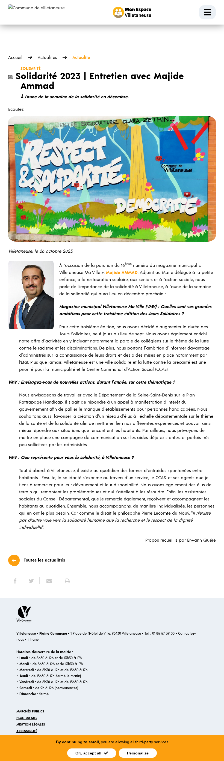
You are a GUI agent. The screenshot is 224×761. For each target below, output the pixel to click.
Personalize (138, 753)
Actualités (47, 57)
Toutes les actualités (44, 560)
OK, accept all (88, 753)
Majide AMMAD (122, 272)
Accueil (15, 57)
